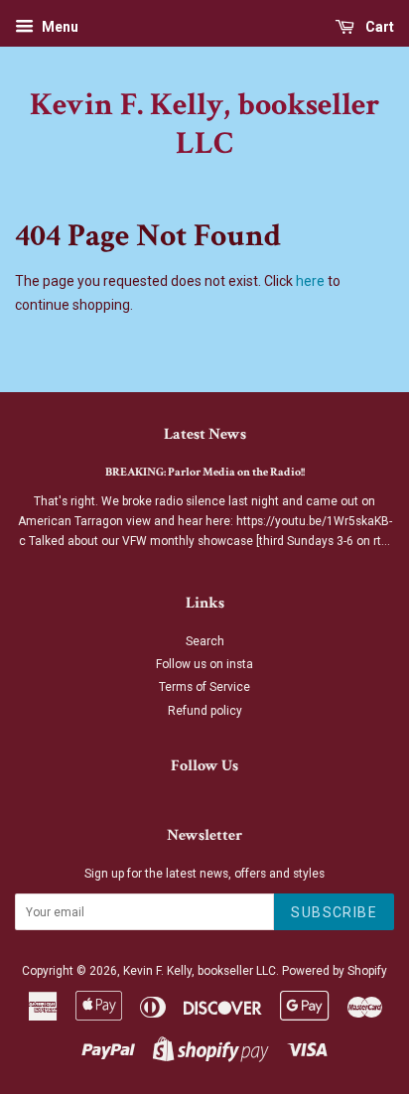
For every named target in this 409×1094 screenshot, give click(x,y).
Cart (378, 27)
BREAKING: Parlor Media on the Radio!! (205, 472)
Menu (58, 27)
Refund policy (205, 711)
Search (205, 641)
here (310, 281)
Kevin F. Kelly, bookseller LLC (205, 124)
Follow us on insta (204, 664)
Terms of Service (204, 687)
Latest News (205, 434)
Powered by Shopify (334, 971)
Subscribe (334, 912)
